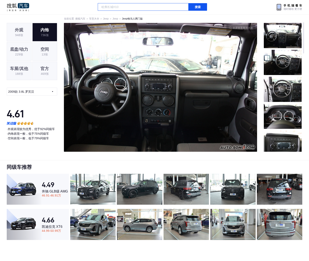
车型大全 (94, 18)
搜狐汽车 (18, 7)
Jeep (106, 18)
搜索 (198, 7)
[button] (112, 87)
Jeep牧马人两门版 (132, 18)
